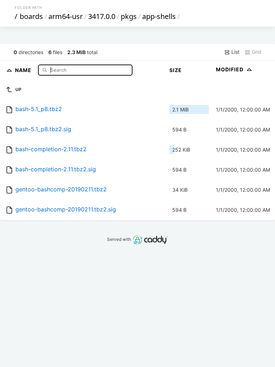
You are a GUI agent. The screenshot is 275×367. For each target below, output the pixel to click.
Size (175, 70)
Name (24, 70)
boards (31, 16)
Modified (230, 69)
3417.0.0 (101, 16)
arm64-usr (65, 16)
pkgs (129, 16)
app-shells (159, 16)
